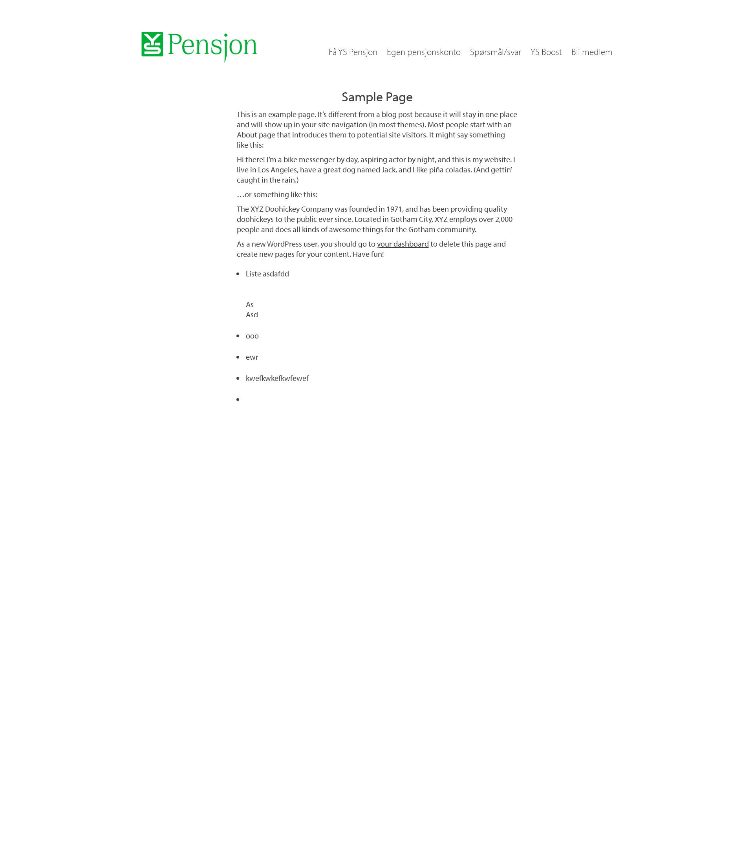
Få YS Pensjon (353, 51)
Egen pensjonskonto (424, 51)
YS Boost (546, 51)
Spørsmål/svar (495, 51)
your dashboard (403, 244)
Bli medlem (592, 51)
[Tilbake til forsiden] (199, 47)
